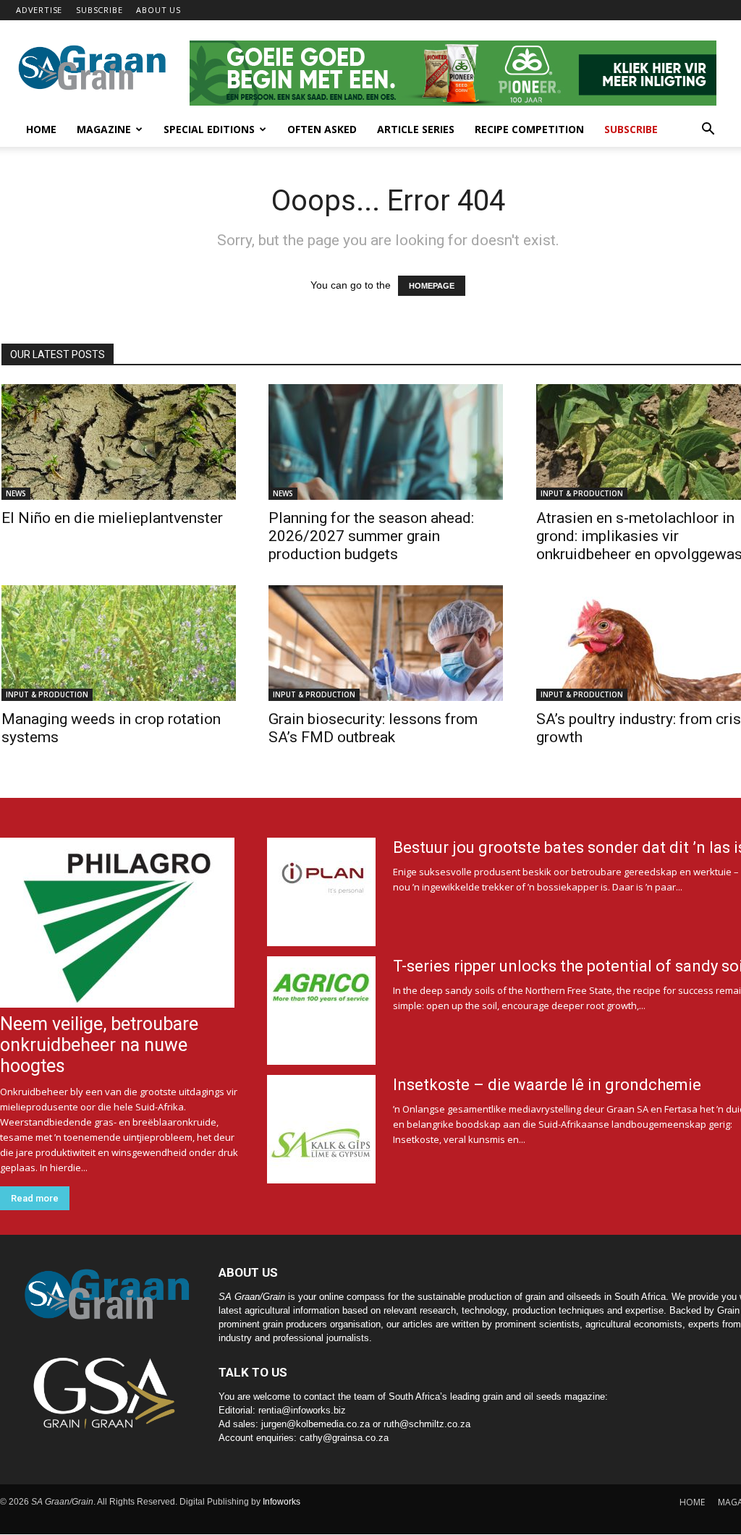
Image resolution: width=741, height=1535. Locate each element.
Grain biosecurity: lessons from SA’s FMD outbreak (373, 728)
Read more (35, 1198)
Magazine (104, 129)
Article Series (415, 129)
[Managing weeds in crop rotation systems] (120, 643)
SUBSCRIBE (99, 9)
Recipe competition (529, 129)
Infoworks (281, 1502)
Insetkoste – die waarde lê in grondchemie (547, 1085)
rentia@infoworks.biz (302, 1410)
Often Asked (322, 129)
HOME (692, 1502)
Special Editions (209, 129)
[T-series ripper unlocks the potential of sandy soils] (321, 1010)
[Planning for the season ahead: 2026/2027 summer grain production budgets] (387, 442)
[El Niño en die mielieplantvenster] (120, 442)
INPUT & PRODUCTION (582, 493)
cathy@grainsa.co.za (344, 1437)
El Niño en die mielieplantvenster (112, 518)
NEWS (16, 493)
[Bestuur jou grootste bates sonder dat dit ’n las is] (321, 892)
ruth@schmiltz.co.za (427, 1424)
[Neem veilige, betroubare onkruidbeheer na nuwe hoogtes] (119, 923)
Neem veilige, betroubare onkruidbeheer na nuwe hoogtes (99, 1044)
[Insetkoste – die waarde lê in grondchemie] (321, 1129)
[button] (707, 130)
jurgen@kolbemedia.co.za (315, 1424)
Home (41, 129)
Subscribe (631, 129)
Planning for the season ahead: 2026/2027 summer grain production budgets (371, 536)
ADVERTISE (39, 9)
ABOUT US (158, 9)
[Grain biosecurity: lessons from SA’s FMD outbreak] (387, 643)
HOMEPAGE (431, 285)
